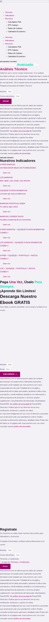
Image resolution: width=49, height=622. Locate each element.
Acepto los (15, 562)
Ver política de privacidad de (21, 131)
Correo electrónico (7, 96)
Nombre (3, 92)
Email (2, 369)
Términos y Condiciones (9, 559)
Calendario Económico (16, 31)
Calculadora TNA (14, 22)
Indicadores (9, 15)
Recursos (9, 19)
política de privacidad (22, 153)
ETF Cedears (13, 25)
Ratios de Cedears (15, 28)
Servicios (8, 12)
